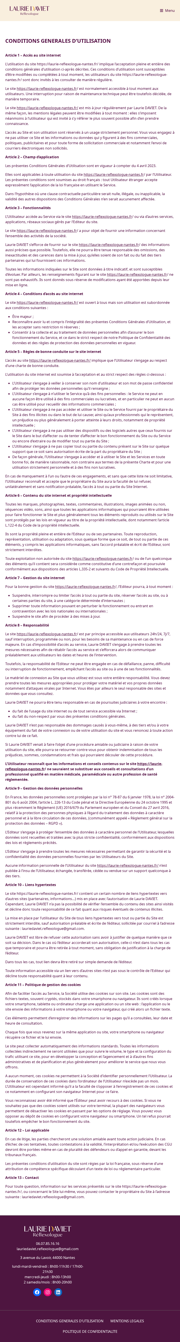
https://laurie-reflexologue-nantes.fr (47, 88)
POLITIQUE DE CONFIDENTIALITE (90, 1331)
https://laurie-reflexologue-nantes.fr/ (47, 107)
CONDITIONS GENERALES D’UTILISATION (69, 1321)
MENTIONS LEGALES (127, 1321)
